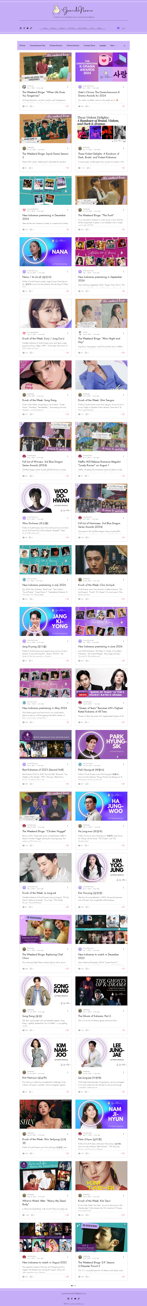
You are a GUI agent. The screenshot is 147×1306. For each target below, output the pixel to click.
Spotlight (103, 45)
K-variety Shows (89, 45)
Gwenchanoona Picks (37, 45)
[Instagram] (21, 28)
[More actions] (68, 87)
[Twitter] (27, 28)
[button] (124, 46)
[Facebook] (24, 28)
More (112, 45)
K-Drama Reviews (56, 45)
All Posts (22, 45)
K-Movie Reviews (73, 45)
